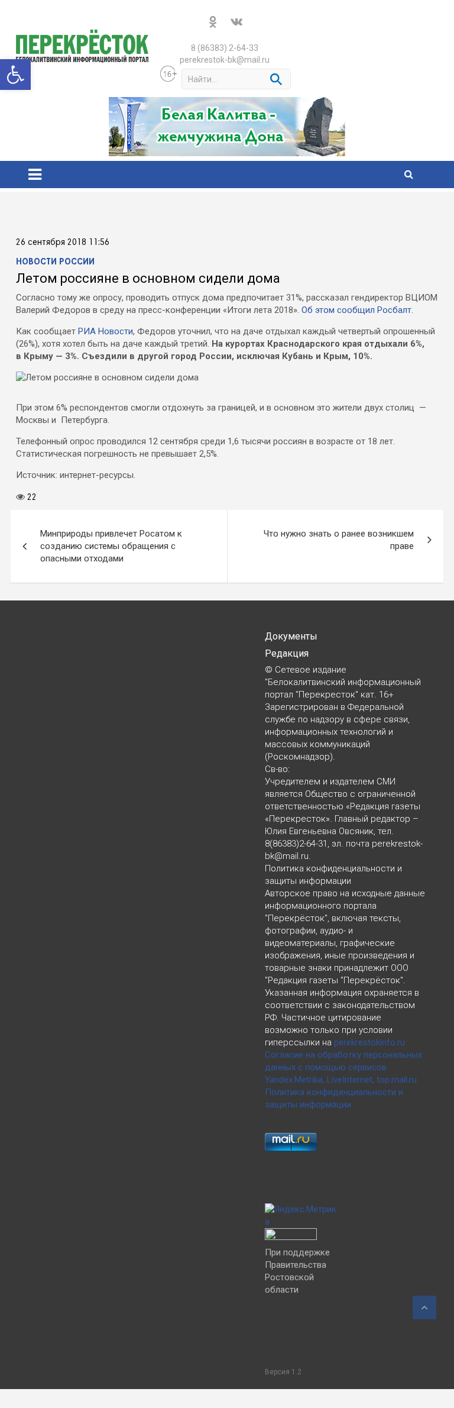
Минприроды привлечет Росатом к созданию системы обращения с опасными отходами (111, 546)
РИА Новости (105, 331)
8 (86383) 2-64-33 (224, 48)
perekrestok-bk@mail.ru (225, 59)
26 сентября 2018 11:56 (62, 242)
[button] (15, 74)
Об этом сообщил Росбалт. (357, 310)
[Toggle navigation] (35, 174)
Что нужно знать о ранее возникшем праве (339, 539)
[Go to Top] (424, 1307)
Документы (291, 636)
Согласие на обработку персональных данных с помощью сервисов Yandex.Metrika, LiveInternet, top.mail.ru (343, 1067)
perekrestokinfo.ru (369, 1042)
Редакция (287, 653)
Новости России (55, 262)
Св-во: (277, 769)
